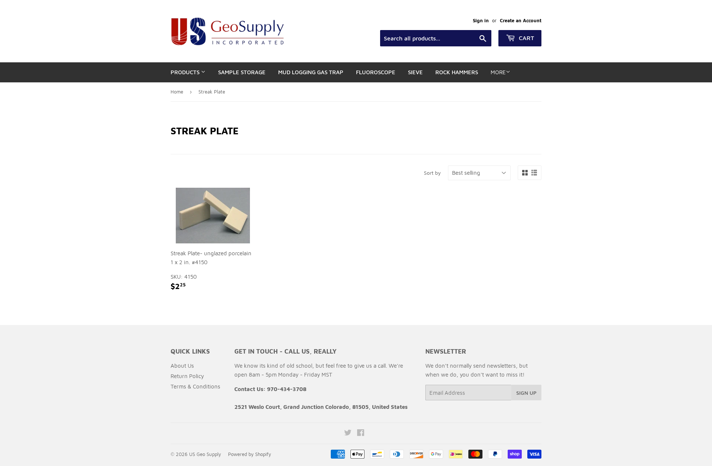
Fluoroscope (375, 72)
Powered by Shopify (249, 454)
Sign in (481, 20)
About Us (182, 365)
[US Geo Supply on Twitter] (348, 433)
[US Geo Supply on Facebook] (361, 433)
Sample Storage (242, 72)
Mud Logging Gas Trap (310, 72)
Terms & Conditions (195, 386)
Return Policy (187, 376)
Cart (525, 38)
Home (177, 92)
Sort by (432, 173)
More (498, 72)
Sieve (415, 72)
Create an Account (520, 20)
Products (186, 72)
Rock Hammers (456, 72)
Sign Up (526, 393)
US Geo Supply (205, 454)
